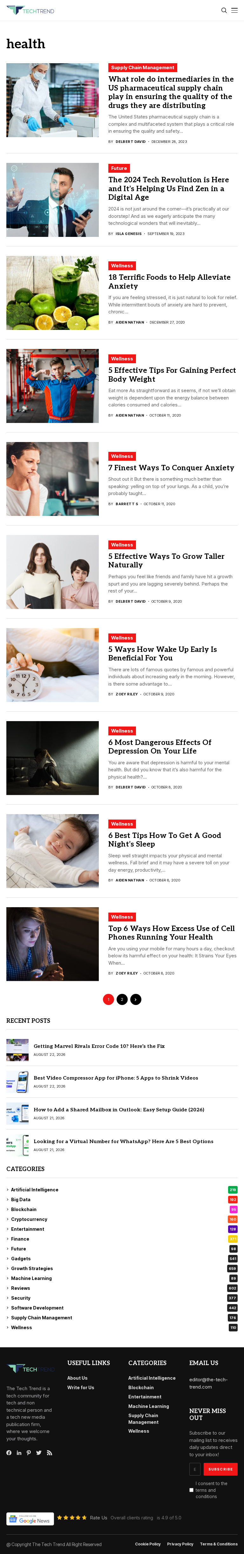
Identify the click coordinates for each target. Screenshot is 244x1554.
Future (119, 168)
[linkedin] (19, 1453)
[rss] (49, 1452)
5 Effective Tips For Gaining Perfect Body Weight (172, 375)
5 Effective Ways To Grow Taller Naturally (166, 561)
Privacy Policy (180, 1544)
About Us (77, 1378)
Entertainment (123, 1229)
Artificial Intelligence (123, 1189)
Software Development (123, 1307)
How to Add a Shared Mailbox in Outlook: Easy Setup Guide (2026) (119, 1110)
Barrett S (127, 504)
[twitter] (39, 1453)
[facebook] (8, 1452)
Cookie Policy (148, 1544)
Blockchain (123, 1209)
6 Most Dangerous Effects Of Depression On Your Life (160, 747)
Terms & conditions (219, 1544)
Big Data (123, 1199)
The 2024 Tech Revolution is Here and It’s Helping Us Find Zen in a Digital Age (168, 189)
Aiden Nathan (130, 322)
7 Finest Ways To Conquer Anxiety (171, 468)
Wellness (122, 266)
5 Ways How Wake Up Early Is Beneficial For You (162, 654)
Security (123, 1298)
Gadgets (123, 1258)
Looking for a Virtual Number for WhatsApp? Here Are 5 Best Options (124, 1142)
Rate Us (98, 1518)
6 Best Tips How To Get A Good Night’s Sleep (164, 840)
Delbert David (131, 142)
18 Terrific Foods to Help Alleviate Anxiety (169, 282)
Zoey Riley (127, 694)
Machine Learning (123, 1278)
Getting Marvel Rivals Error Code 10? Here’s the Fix (99, 1046)
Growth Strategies (123, 1268)
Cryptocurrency (123, 1219)
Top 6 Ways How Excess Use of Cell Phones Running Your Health (171, 933)
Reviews (123, 1288)
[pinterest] (29, 1452)
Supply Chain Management (142, 67)
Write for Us (80, 1387)
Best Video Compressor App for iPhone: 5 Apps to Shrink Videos (116, 1078)
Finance (123, 1239)
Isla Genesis (129, 234)
